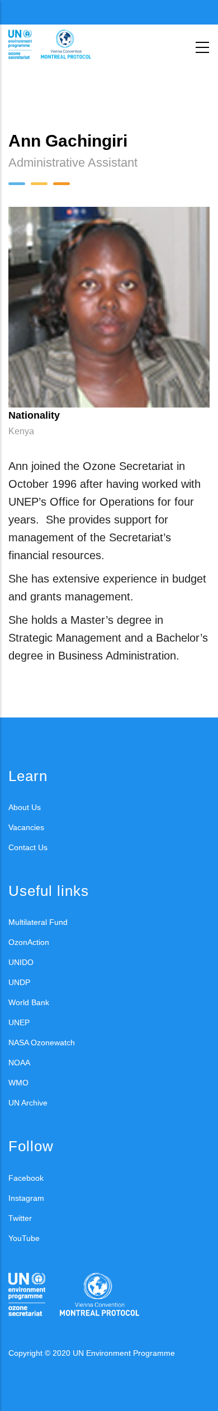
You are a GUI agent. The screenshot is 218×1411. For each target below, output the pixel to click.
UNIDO (21, 962)
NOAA (19, 1062)
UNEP (19, 1022)
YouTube (24, 1238)
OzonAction (28, 942)
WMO (18, 1082)
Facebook (26, 1178)
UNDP (19, 982)
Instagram (26, 1198)
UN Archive (28, 1102)
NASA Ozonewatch (41, 1042)
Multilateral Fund (38, 922)
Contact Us (28, 847)
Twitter (20, 1218)
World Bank (28, 1002)
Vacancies (26, 827)
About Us (24, 807)
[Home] (58, 45)
